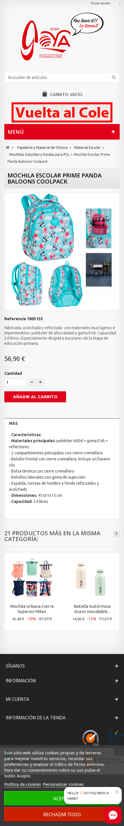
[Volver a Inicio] (8, 147)
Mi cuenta (17, 699)
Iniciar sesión (100, 3)
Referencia (15, 318)
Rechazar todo (62, 814)
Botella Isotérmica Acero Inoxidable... (92, 609)
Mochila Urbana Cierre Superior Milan (32, 609)
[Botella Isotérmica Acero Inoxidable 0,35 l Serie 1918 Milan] (92, 578)
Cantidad (13, 373)
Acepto (62, 798)
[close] (117, 792)
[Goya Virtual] (62, 36)
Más (13, 423)
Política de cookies (22, 784)
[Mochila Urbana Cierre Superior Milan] (32, 578)
